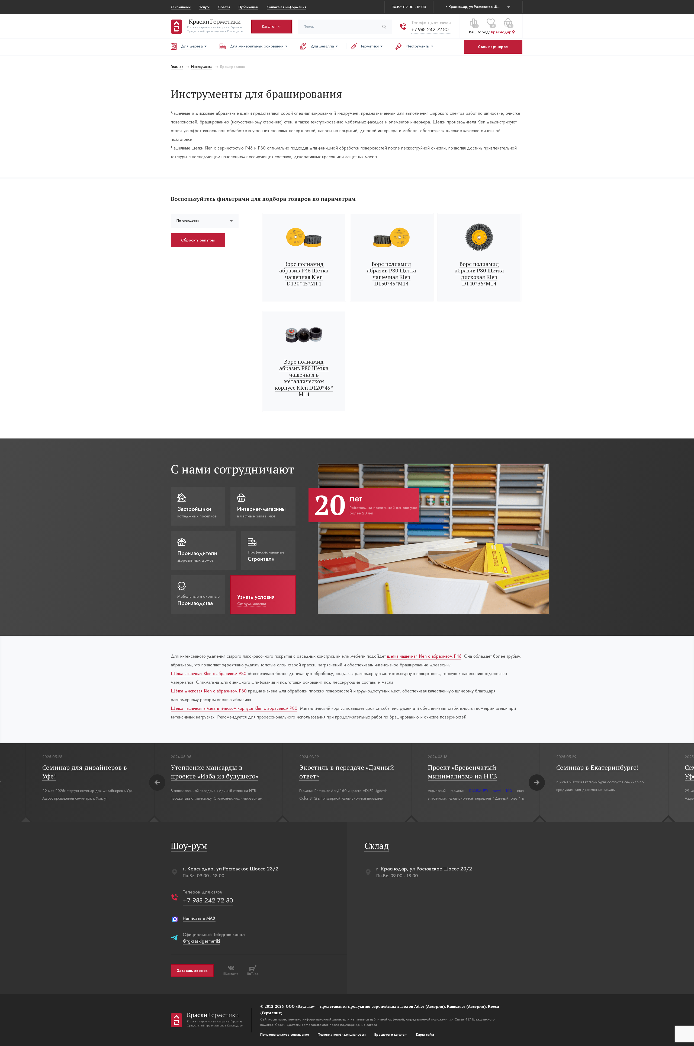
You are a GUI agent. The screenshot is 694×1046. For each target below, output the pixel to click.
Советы (224, 6)
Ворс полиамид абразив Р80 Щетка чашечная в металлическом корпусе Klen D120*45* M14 (304, 378)
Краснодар (501, 32)
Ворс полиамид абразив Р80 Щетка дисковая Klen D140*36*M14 (479, 273)
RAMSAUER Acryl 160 (105, 790)
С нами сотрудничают (232, 469)
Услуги (204, 6)
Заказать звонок (192, 970)
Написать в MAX (199, 918)
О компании (181, 6)
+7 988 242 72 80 (430, 29)
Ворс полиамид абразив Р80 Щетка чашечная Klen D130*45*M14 (391, 273)
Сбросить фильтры (198, 240)
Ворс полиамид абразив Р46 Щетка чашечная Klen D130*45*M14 (304, 273)
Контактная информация (286, 6)
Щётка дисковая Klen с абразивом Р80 (209, 691)
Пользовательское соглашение (284, 1034)
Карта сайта (425, 1034)
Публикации (248, 6)
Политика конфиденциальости (342, 1034)
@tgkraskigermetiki (201, 941)
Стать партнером (493, 46)
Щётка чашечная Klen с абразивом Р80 (208, 673)
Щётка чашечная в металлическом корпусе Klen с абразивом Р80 (234, 708)
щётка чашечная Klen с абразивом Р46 (424, 656)
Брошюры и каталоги (390, 1034)
